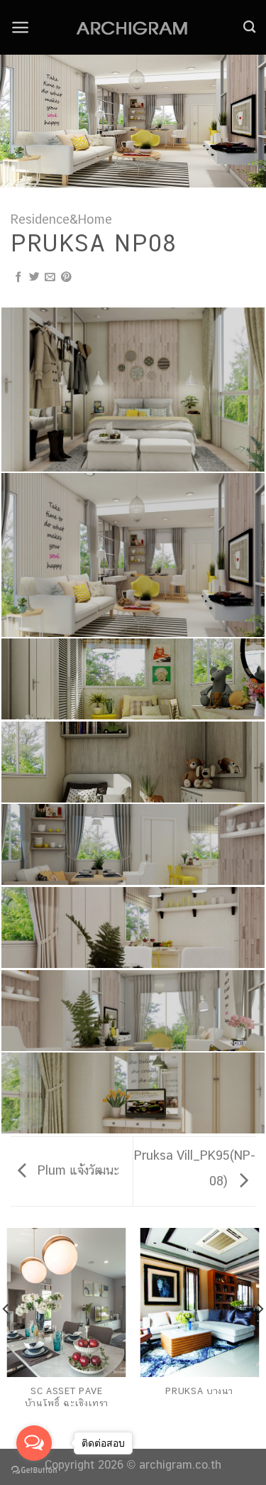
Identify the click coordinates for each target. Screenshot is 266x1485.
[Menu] (20, 27)
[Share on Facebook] (18, 277)
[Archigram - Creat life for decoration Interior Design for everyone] (133, 27)
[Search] (249, 27)
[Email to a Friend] (50, 277)
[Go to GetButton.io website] (34, 1470)
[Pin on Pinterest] (66, 277)
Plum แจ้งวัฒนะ (76, 1170)
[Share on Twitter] (34, 277)
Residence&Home (61, 219)
